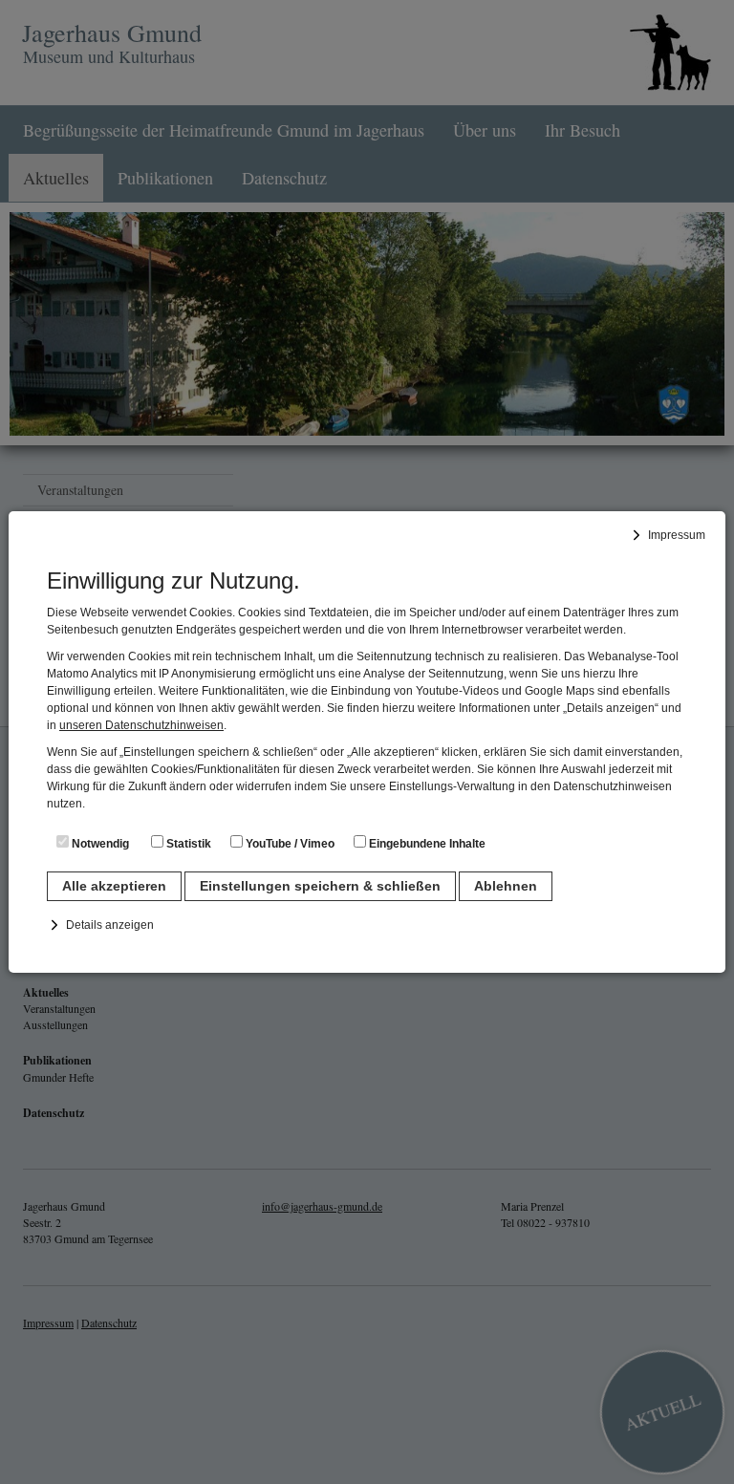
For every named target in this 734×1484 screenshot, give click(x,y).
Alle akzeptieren (114, 885)
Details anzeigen (110, 925)
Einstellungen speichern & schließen (320, 885)
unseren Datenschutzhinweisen (141, 725)
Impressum (676, 535)
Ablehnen (505, 885)
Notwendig (99, 843)
